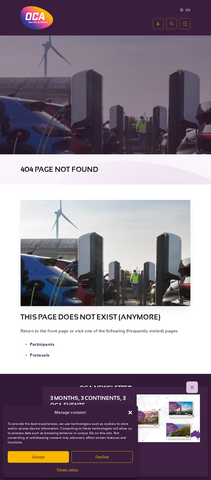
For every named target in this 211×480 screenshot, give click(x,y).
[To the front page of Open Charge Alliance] (37, 17)
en (188, 10)
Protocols (40, 355)
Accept (38, 457)
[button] (130, 412)
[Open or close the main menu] (185, 23)
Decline (102, 457)
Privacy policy (67, 469)
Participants (42, 344)
